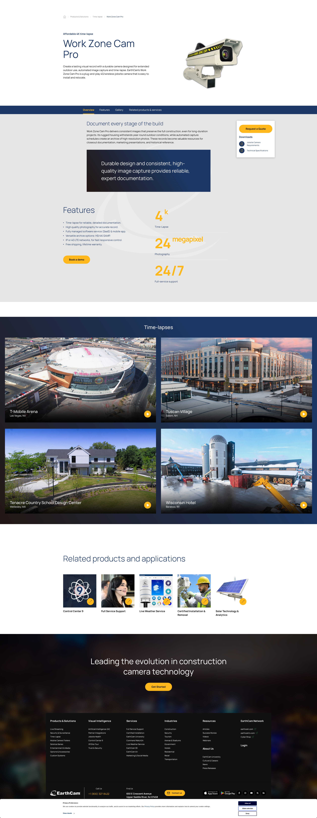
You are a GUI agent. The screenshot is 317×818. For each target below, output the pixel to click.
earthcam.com (247, 729)
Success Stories (210, 733)
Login (244, 745)
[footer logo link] (65, 793)
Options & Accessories (60, 751)
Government (170, 744)
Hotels (167, 748)
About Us (208, 748)
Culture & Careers (210, 760)
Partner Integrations (97, 733)
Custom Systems (57, 755)
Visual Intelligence (99, 721)
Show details (67, 813)
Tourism (168, 736)
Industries (171, 721)
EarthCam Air (132, 751)
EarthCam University (135, 736)
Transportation (171, 759)
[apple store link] (211, 793)
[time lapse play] (213, 63)
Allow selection (247, 808)
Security (168, 733)
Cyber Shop (246, 737)
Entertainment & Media (60, 748)
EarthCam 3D (132, 748)
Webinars (207, 740)
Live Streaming (56, 729)
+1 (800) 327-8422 (98, 793)
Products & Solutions (79, 16)
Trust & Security (95, 748)
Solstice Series (56, 744)
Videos (206, 736)
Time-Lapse (55, 736)
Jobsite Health (94, 736)
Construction (170, 729)
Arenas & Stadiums (173, 740)
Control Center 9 (95, 740)
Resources (209, 721)
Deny (247, 813)
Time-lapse (97, 16)
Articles (206, 729)
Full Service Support (135, 729)
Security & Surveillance (60, 733)
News (205, 764)
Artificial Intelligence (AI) (99, 729)
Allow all (248, 803)
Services (131, 721)
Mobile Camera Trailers (60, 740)
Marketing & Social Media (137, 755)
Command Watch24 (134, 740)
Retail (167, 755)
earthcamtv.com (248, 733)
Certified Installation (135, 733)
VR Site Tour (93, 744)
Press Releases (209, 768)
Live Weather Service (135, 744)
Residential (169, 751)
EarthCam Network (252, 721)
